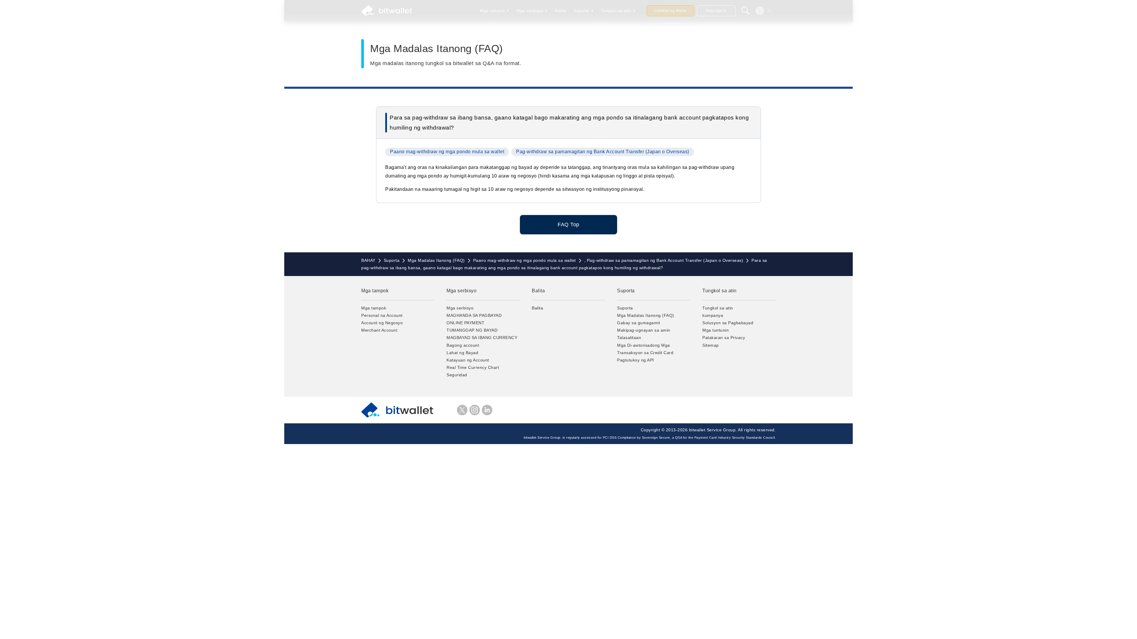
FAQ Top (568, 224)
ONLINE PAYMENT (465, 322)
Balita (560, 10)
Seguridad (457, 374)
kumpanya (712, 315)
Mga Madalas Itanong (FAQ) (645, 315)
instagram (474, 410)
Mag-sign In (716, 11)
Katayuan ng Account (468, 360)
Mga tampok (492, 10)
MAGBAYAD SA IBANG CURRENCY (482, 337)
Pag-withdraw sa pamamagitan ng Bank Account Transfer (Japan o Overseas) (602, 151)
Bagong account (463, 345)
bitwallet (386, 10)
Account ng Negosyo (382, 322)
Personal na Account (382, 315)
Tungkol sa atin (616, 10)
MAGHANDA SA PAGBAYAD (474, 315)
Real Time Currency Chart (473, 367)
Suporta (581, 10)
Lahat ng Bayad (462, 352)
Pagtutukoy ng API (635, 360)
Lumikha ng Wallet (670, 11)
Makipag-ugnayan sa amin (643, 330)
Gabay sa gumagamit (638, 322)
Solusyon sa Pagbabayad (727, 322)
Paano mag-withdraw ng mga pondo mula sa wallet (447, 151)
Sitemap (710, 345)
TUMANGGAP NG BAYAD (472, 330)
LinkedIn (487, 410)
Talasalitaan (629, 337)
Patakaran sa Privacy (723, 337)
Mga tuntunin (715, 330)
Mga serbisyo (529, 10)
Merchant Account (379, 330)
